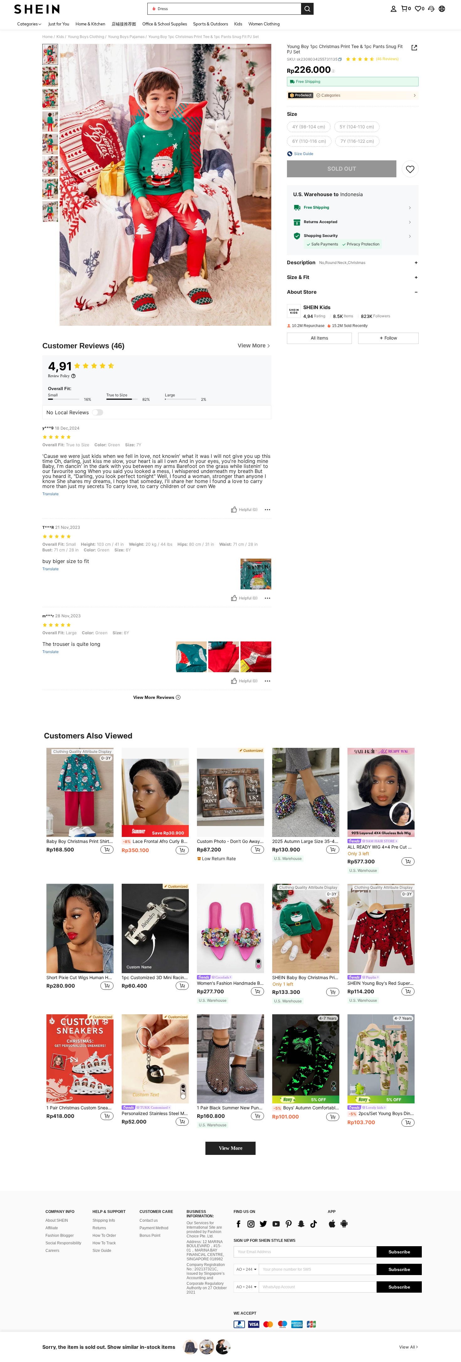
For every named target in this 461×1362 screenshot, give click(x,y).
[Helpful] (234, 509)
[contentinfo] (328, 1324)
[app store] (332, 1227)
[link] (405, 8)
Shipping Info (104, 1220)
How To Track (104, 1243)
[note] (155, 831)
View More (230, 1148)
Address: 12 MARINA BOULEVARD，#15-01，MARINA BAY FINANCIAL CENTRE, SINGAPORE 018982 (205, 1251)
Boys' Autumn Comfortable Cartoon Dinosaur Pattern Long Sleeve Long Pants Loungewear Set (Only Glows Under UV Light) (306, 1107)
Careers (52, 1250)
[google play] (344, 1227)
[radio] (309, 126)
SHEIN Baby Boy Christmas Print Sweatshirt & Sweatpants (305, 977)
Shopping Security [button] (321, 236)
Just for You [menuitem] (58, 23)
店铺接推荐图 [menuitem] (124, 23)
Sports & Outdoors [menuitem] (210, 23)
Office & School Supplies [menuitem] (164, 23)
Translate (50, 494)
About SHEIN (56, 1220)
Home (47, 37)
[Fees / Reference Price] (333, 71)
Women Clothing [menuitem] (264, 23)
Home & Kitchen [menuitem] (90, 23)
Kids (60, 37)
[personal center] (393, 9)
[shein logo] (37, 9)
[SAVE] (410, 168)
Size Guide (102, 1250)
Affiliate (51, 1228)
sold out (341, 168)
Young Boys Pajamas (126, 37)
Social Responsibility (63, 1243)
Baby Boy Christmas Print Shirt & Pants (80, 841)
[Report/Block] (267, 509)
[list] (277, 1224)
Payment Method (154, 1228)
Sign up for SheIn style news (264, 1240)
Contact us (149, 1220)
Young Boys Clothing (86, 37)
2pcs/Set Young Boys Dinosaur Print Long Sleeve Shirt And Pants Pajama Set (382, 1113)
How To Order (104, 1235)
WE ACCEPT (245, 1313)
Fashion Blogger (59, 1235)
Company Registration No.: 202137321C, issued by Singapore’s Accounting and (206, 1271)
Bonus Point (150, 1235)
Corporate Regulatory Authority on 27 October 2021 (207, 1288)
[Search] (307, 9)
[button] (431, 9)
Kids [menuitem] (238, 23)
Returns (99, 1228)
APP (332, 1212)
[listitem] (80, 808)
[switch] (97, 412)
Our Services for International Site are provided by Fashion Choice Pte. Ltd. (204, 1229)
